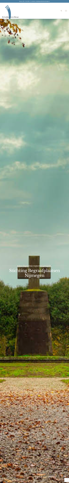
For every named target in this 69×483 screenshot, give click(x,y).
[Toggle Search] (61, 10)
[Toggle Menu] (66, 10)
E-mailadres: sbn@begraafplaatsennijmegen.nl (40, 1)
